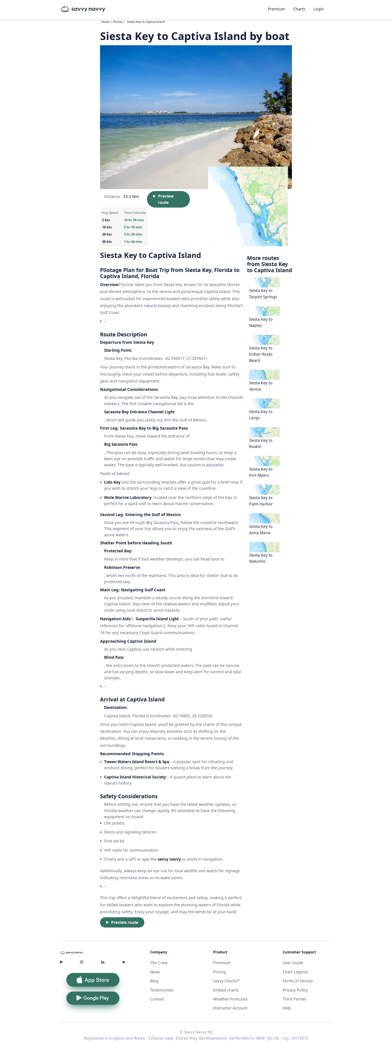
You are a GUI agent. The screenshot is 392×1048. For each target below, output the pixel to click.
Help (287, 1008)
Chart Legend (295, 972)
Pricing (219, 972)
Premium (276, 9)
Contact (157, 999)
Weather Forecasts (230, 999)
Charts (299, 9)
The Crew (158, 962)
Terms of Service (298, 981)
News (155, 972)
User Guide (293, 962)
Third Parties (294, 999)
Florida (117, 22)
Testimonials (161, 990)
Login (318, 9)
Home (105, 22)
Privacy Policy (295, 990)
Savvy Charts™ (226, 981)
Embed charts (226, 990)
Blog (154, 981)
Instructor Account (230, 1008)
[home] (90, 9)
